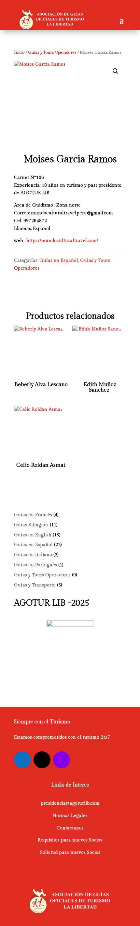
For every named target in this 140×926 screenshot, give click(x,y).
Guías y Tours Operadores (52, 52)
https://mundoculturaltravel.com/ (62, 240)
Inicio (19, 52)
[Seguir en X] (42, 759)
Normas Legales (70, 815)
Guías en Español (58, 260)
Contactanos (70, 828)
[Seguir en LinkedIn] (61, 759)
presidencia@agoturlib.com (70, 803)
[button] (115, 71)
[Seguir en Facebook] (22, 759)
